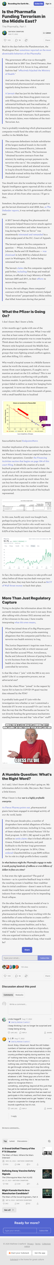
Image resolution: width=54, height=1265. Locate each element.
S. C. (10, 1038)
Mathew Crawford (16, 32)
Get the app (40, 1253)
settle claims (21, 838)
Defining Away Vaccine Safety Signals (18, 1172)
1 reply (14, 1116)
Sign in (48, 3)
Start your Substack (20, 1253)
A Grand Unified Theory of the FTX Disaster (18, 1150)
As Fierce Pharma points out (16, 807)
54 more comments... (11, 1128)
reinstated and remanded (30, 234)
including (22, 271)
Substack (14, 1259)
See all (7, 1210)
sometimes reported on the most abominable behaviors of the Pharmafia (26, 51)
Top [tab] (5, 1141)
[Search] (49, 1141)
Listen (48, 33)
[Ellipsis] (50, 1019)
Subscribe (39, 3)
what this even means (25, 622)
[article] (27, 1156)
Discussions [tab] (22, 1141)
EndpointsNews (30, 441)
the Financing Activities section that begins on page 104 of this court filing (25, 461)
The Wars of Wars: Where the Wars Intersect (17, 1156)
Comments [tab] (8, 995)
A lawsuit (10, 93)
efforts (40, 279)
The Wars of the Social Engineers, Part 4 (20, 1197)
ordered (9, 853)
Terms (37, 1244)
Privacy (30, 1244)
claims (20, 268)
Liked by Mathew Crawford (20, 1022)
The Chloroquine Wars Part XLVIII (17, 1177)
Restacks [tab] (19, 995)
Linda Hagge (13, 1019)
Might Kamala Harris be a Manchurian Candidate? (15, 1192)
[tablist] (13, 995)
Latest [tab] (12, 1141)
